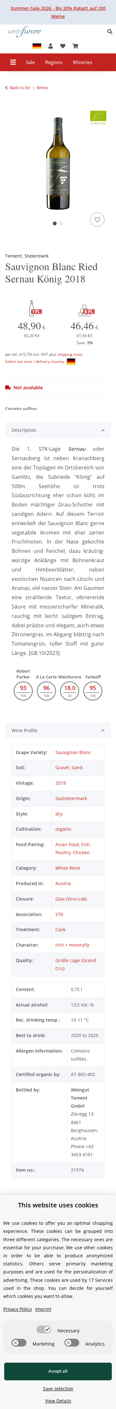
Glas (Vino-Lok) (71, 899)
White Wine (67, 868)
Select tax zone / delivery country (35, 361)
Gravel (62, 767)
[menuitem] (30, 62)
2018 (60, 783)
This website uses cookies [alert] (58, 1205)
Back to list (20, 87)
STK (59, 914)
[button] (111, 31)
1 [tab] (55, 223)
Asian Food (67, 844)
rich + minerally (72, 945)
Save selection (58, 1388)
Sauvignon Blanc (73, 752)
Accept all (58, 1371)
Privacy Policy (17, 1309)
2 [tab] (61, 223)
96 (46, 688)
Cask (60, 929)
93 (23, 688)
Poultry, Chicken (72, 852)
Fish (85, 844)
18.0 (69, 688)
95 (93, 688)
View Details (58, 1401)
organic (63, 829)
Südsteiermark (71, 798)
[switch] (43, 1329)
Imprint (43, 1309)
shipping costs (70, 354)
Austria (63, 883)
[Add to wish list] (97, 220)
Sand (77, 767)
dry (59, 814)
